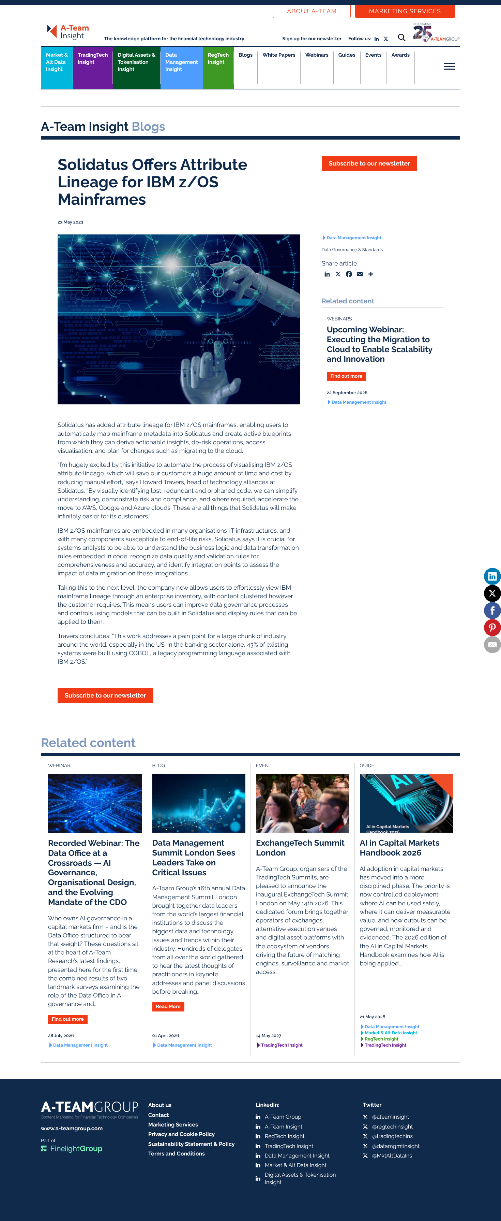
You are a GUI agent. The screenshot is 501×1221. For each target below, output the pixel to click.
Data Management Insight (181, 62)
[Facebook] (492, 610)
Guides (346, 55)
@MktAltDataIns (392, 1155)
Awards (401, 55)
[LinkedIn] (492, 576)
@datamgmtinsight (396, 1146)
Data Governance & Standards (352, 250)
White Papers (278, 55)
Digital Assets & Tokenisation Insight (136, 62)
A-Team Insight (283, 1126)
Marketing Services (405, 11)
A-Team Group (283, 1117)
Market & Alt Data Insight (391, 1033)
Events (373, 55)
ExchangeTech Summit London (300, 848)
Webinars (317, 55)
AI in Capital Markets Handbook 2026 (400, 848)
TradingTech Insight (93, 58)
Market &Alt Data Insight (57, 62)
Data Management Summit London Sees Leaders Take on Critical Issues (194, 857)
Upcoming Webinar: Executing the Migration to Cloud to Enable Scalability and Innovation (379, 344)
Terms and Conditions (176, 1153)
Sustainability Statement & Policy (191, 1144)
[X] (492, 593)
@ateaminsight (390, 1117)
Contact (158, 1115)
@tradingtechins (392, 1136)
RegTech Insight (218, 58)
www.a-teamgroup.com (72, 1128)
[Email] (492, 644)
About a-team (312, 11)
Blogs (246, 55)
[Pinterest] (492, 627)
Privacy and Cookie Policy (181, 1134)
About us (159, 1105)
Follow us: (359, 39)
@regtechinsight (392, 1126)
